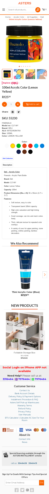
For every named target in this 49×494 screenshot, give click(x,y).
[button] (44, 44)
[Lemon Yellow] (12, 146)
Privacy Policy (24, 411)
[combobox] (23, 9)
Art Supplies (32, 17)
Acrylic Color (19, 17)
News (24, 442)
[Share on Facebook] (12, 112)
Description (7, 165)
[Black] (30, 151)
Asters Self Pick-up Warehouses (24, 402)
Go (41, 482)
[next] (42, 335)
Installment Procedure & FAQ (24, 399)
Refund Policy (24, 408)
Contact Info (24, 439)
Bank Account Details (24, 393)
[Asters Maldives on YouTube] (32, 491)
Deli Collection (8, 158)
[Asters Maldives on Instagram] (27, 490)
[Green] (18, 146)
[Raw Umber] (24, 151)
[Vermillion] (24, 146)
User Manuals (24, 414)
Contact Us (24, 390)
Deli (42, 17)
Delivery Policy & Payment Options (24, 396)
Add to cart (34, 104)
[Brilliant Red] (30, 146)
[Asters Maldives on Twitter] (22, 491)
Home (8, 17)
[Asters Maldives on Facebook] (17, 491)
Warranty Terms (24, 405)
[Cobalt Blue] (42, 146)
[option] (24, 273)
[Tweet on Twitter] (18, 112)
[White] (7, 146)
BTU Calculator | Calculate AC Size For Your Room (24, 419)
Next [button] (44, 274)
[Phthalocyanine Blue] (18, 151)
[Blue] (36, 146)
